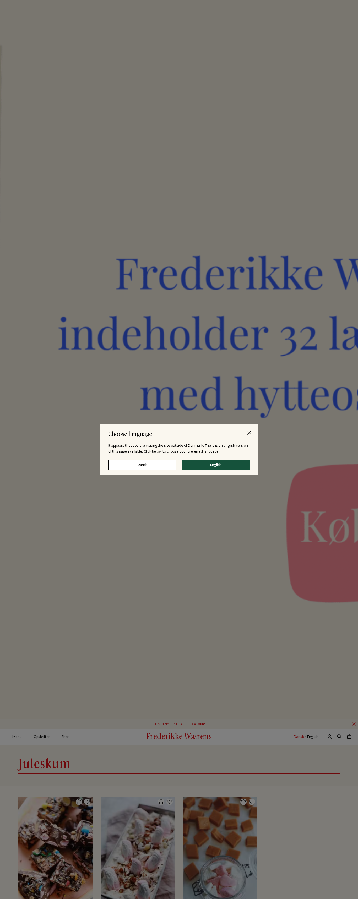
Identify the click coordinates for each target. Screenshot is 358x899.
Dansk (142, 464)
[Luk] (249, 432)
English (215, 464)
